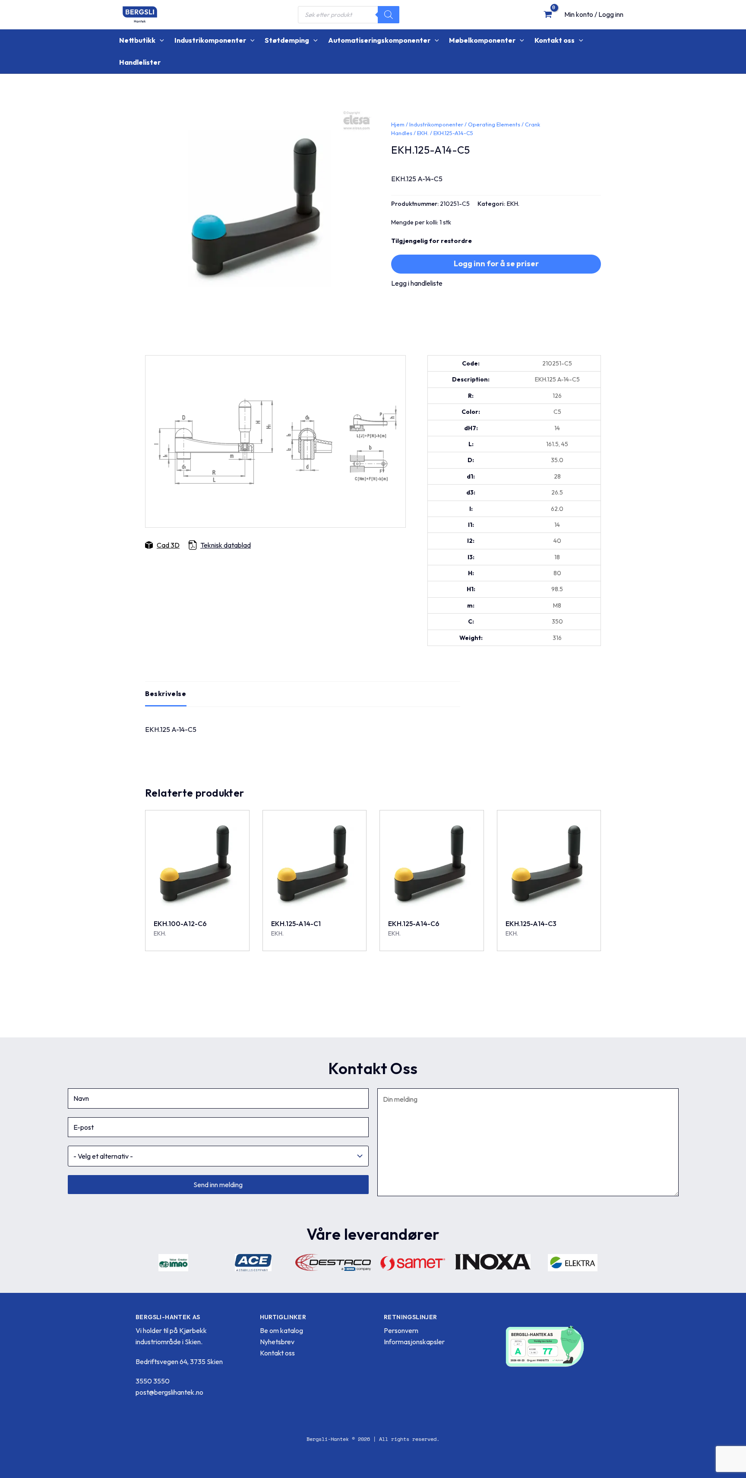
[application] (159, 40)
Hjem (398, 124)
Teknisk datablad (225, 545)
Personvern (401, 1330)
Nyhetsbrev (277, 1341)
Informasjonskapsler (414, 1341)
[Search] (388, 14)
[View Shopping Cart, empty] (548, 14)
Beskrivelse (165, 693)
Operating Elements (494, 124)
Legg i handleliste (417, 283)
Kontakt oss (277, 1353)
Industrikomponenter (436, 124)
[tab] (165, 693)
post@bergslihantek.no (169, 1392)
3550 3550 (153, 1381)
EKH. (423, 132)
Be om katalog (281, 1330)
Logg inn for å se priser (496, 263)
